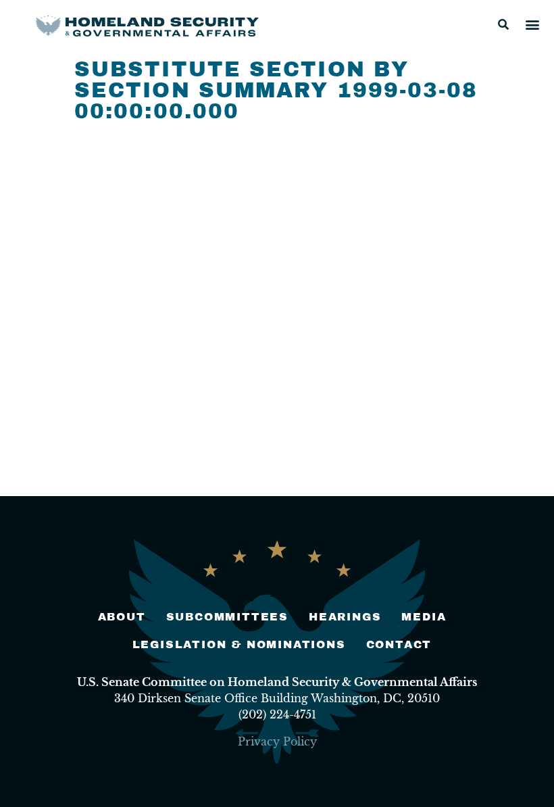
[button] (503, 24)
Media (423, 616)
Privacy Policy (277, 741)
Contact (399, 644)
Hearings (345, 616)
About (122, 616)
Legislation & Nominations (239, 644)
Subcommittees (227, 616)
